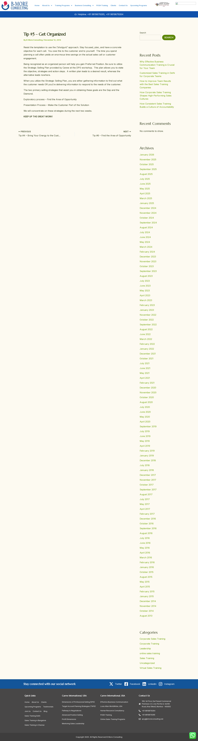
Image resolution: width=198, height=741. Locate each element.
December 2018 (148, 460)
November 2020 (148, 392)
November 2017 (148, 479)
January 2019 (147, 455)
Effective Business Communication (114, 702)
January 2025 (147, 203)
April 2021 (145, 378)
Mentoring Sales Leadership (73, 724)
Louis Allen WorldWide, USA (111, 706)
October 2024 (147, 217)
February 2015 (147, 591)
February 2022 (147, 344)
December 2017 (148, 475)
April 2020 (145, 421)
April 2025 (145, 193)
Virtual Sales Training (150, 668)
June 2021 (145, 368)
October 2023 (147, 266)
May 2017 (145, 504)
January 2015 (147, 596)
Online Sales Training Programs (112, 719)
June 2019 (145, 436)
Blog (45, 711)
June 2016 (145, 543)
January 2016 (147, 567)
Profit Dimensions (69, 719)
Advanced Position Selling (72, 715)
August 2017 (146, 494)
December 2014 (148, 601)
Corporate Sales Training (152, 638)
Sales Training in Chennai (34, 725)
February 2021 (147, 382)
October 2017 (147, 484)
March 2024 (146, 247)
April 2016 (145, 552)
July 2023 (145, 280)
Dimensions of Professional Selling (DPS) (78, 702)
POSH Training (102, 5)
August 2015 (146, 577)
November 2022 (148, 314)
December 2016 (148, 518)
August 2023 (146, 276)
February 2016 (147, 562)
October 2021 (146, 358)
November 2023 (148, 261)
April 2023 (145, 295)
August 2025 (146, 174)
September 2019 (148, 426)
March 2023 (146, 300)
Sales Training (147, 658)
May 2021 (145, 373)
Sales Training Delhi (32, 716)
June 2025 (145, 183)
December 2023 (148, 256)
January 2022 (147, 348)
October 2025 (147, 164)
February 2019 (147, 450)
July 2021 (145, 363)
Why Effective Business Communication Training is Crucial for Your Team (157, 64)
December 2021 (148, 353)
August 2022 (146, 329)
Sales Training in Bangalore (35, 720)
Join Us (28, 711)
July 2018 (145, 465)
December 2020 (148, 387)
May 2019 (145, 441)
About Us (46, 5)
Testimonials (48, 707)
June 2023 (145, 285)
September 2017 (148, 489)
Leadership (145, 648)
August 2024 (146, 227)
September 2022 (148, 324)
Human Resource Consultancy (112, 711)
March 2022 (146, 339)
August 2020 (146, 402)
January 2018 (147, 470)
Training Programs (62, 5)
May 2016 (145, 547)
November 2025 (148, 159)
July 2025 (145, 179)
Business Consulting (83, 5)
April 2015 (145, 586)
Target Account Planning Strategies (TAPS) (79, 706)
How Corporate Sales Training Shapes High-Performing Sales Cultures (155, 95)
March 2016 (146, 557)
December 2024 (148, 208)
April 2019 (145, 446)
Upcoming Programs (138, 5)
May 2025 (145, 188)
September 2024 (148, 222)
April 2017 (145, 509)
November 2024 (148, 213)
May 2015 (145, 581)
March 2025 (146, 198)
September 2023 (148, 271)
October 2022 (147, 319)
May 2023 (145, 290)
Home (37, 5)
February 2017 (147, 513)
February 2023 (147, 305)
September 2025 (148, 169)
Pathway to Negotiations (71, 711)
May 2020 (145, 416)
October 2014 (147, 611)
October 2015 (146, 572)
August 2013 (146, 615)
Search (143, 33)
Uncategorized (147, 663)
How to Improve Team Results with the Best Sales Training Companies (155, 84)
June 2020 (145, 412)
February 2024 (147, 251)
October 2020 (147, 397)
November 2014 (148, 606)
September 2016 (148, 528)
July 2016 (145, 538)
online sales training (150, 653)
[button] (47, 5)
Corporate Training (149, 643)
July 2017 (145, 499)
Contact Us (123, 5)
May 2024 (145, 242)
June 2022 (145, 334)
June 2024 (145, 237)
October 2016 (147, 523)
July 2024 (145, 232)
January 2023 (147, 310)
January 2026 (147, 154)
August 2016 (146, 533)
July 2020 (145, 407)
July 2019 (145, 431)
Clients (113, 5)
